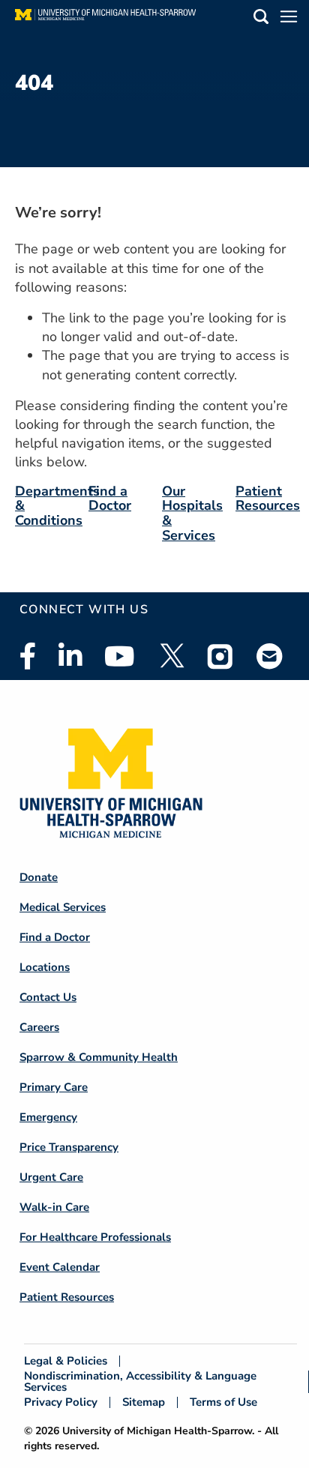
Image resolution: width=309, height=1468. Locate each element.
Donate (39, 877)
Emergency (48, 1117)
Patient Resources (268, 498)
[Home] (105, 19)
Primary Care (54, 1087)
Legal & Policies (65, 1361)
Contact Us (48, 997)
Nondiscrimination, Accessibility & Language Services (140, 1382)
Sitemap (143, 1402)
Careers (39, 1027)
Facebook (28, 656)
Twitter (171, 656)
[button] (261, 19)
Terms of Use (223, 1402)
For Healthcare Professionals (95, 1237)
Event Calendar (60, 1267)
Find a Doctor (109, 498)
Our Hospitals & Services (192, 513)
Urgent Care (51, 1177)
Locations (45, 967)
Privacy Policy (61, 1402)
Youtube (119, 656)
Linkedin (70, 656)
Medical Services (63, 907)
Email (270, 655)
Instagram (220, 656)
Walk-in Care (54, 1207)
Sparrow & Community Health (99, 1057)
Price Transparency (69, 1147)
